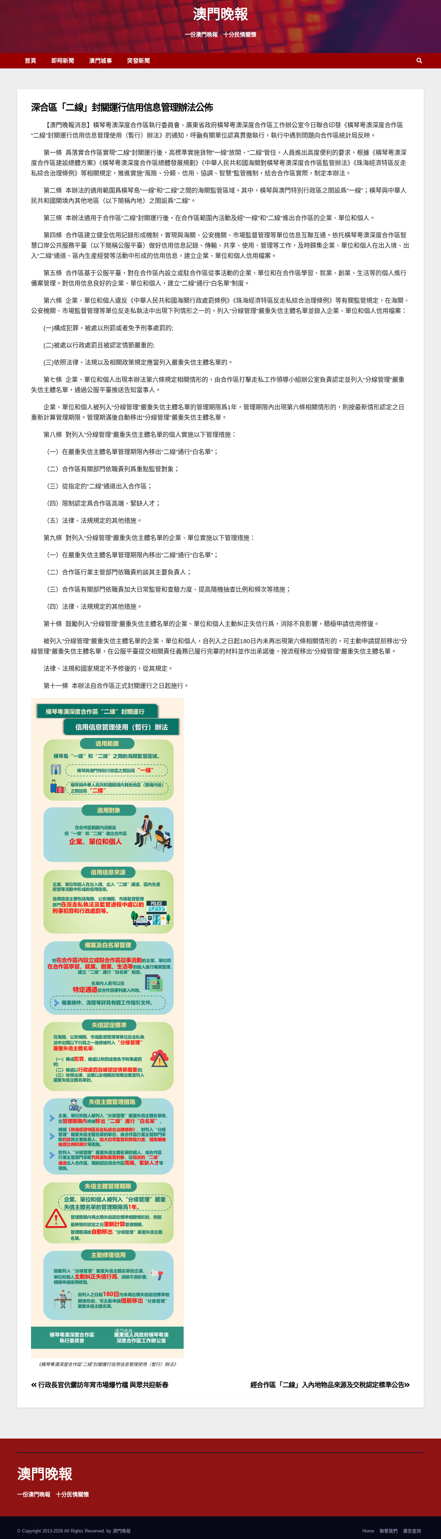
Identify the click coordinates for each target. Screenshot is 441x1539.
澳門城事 (100, 60)
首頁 (30, 60)
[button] (419, 61)
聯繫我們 (389, 1530)
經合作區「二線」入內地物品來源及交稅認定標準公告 (327, 1385)
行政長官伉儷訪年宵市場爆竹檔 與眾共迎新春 (102, 1385)
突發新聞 (138, 60)
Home (368, 1530)
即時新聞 (62, 60)
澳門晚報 (220, 13)
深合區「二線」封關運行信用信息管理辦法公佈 (122, 107)
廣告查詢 (412, 1530)
